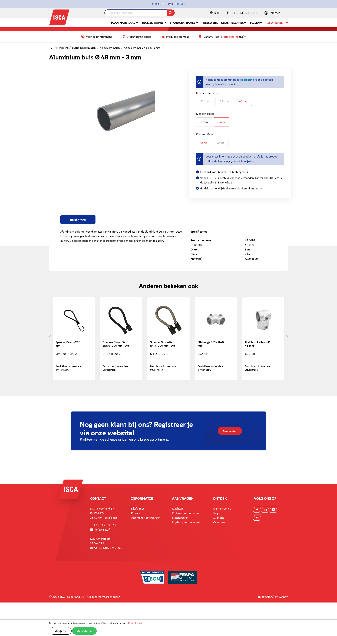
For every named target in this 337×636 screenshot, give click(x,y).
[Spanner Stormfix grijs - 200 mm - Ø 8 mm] (168, 320)
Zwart (220, 142)
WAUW (283, 596)
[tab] (77, 219)
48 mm (243, 101)
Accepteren (84, 631)
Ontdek (181, 4)
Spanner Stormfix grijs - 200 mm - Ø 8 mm (162, 344)
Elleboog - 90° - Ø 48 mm (211, 343)
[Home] (52, 47)
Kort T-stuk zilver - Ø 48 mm (257, 343)
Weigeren (61, 631)
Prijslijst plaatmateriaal (186, 522)
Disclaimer (137, 508)
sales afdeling (245, 79)
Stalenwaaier (180, 517)
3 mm (221, 121)
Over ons (218, 517)
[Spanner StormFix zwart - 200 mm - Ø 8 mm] (121, 320)
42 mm (224, 101)
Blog (215, 513)
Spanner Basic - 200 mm (67, 343)
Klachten (177, 508)
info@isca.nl (102, 529)
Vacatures (219, 522)
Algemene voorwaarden (145, 517)
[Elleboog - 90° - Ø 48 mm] (216, 320)
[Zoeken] (171, 12)
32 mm (205, 101)
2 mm (204, 122)
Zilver (203, 142)
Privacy (135, 513)
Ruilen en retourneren (185, 513)
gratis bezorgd (230, 36)
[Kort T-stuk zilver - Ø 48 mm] (263, 320)
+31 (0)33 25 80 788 (243, 13)
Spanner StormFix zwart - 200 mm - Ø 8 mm (116, 344)
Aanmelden (230, 431)
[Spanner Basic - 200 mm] (73, 320)
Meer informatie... (136, 623)
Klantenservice (222, 508)
